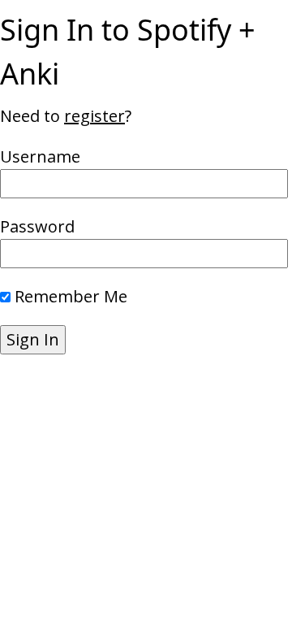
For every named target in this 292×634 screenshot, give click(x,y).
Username (40, 156)
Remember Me (71, 296)
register (94, 116)
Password (37, 226)
